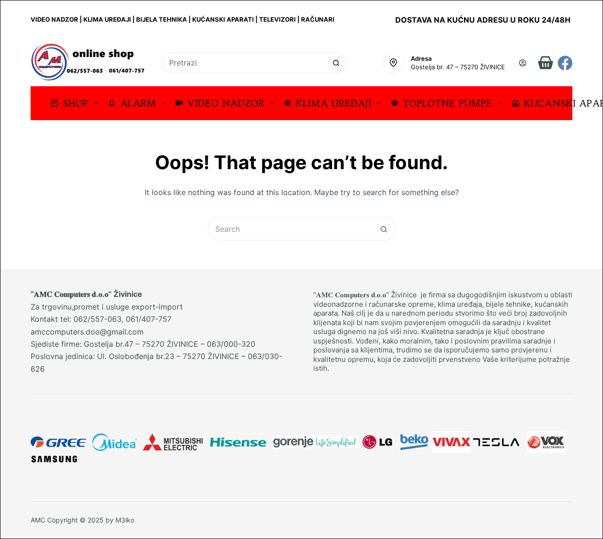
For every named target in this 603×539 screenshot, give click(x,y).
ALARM (138, 103)
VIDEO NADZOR (225, 103)
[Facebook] (565, 63)
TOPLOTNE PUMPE (447, 103)
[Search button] (336, 63)
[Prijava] (522, 62)
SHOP (76, 103)
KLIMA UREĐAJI (333, 103)
